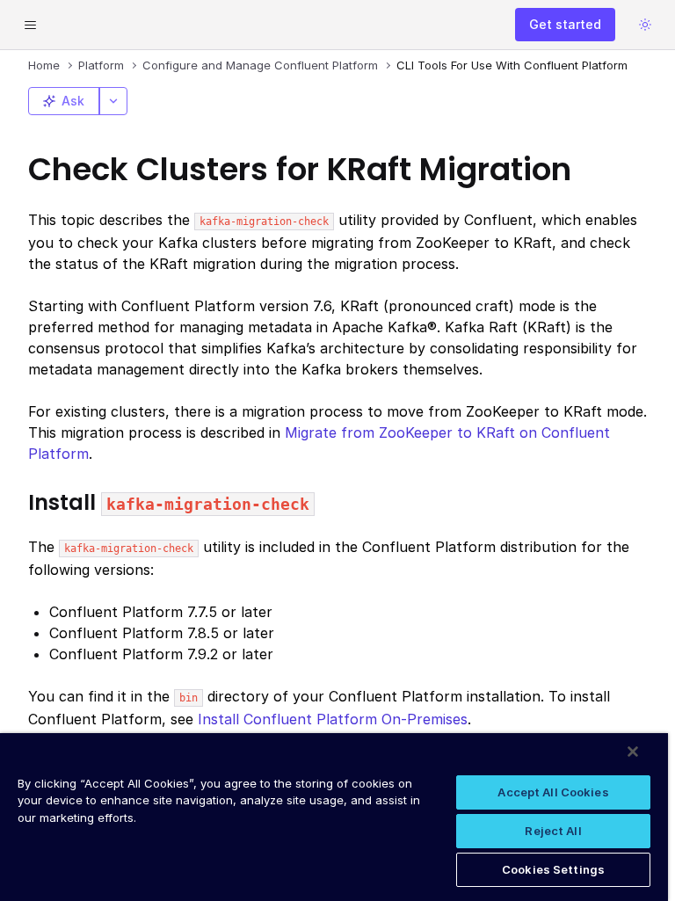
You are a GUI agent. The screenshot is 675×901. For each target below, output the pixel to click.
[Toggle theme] (645, 24)
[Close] (633, 751)
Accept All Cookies (552, 792)
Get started (565, 24)
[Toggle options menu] (113, 101)
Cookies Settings (553, 869)
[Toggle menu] (30, 24)
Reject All (553, 831)
